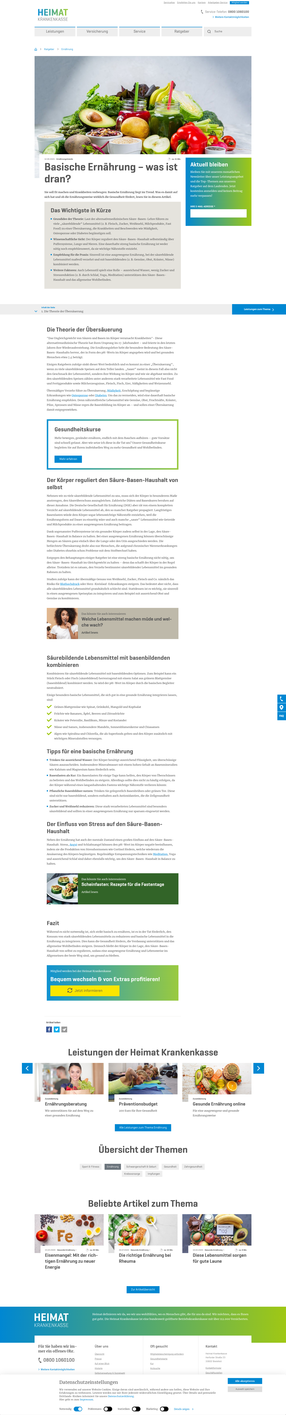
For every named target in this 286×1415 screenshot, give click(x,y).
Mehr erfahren (68, 459)
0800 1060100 (238, 12)
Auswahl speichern (245, 1389)
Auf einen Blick (102, 1364)
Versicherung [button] (97, 32)
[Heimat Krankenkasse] (51, 14)
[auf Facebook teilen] (49, 1029)
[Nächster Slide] (258, 1068)
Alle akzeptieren (245, 1381)
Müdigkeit (114, 390)
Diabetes (101, 395)
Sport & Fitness (90, 1166)
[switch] (108, 1409)
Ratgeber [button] (181, 32)
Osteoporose (80, 395)
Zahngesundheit (193, 1166)
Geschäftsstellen (214, 1373)
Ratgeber (49, 49)
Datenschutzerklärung (121, 1396)
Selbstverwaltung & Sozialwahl (110, 1373)
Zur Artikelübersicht (143, 1289)
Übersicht (99, 1354)
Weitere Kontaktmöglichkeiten (232, 17)
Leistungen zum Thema (257, 309)
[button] (227, 31)
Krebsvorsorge (132, 1174)
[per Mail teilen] (64, 1029)
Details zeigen (181, 1409)
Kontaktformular (213, 1368)
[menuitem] (55, 31)
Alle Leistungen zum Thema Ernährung (143, 1127)
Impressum (86, 1399)
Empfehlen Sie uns (186, 2)
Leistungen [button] (55, 32)
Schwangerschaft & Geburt (141, 1166)
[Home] (36, 49)
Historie (98, 1368)
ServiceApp (169, 2)
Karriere (202, 2)
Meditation (160, 854)
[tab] (281, 699)
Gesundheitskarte (158, 1359)
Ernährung (67, 49)
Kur (152, 1364)
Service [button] (140, 32)
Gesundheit (170, 1166)
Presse (98, 1359)
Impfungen (154, 1174)
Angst (73, 844)
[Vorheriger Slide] (27, 1068)
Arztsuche (155, 1368)
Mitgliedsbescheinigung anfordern (167, 1354)
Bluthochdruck (70, 584)
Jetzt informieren (88, 991)
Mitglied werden (239, 2)
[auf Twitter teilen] (57, 1029)
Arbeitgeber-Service (217, 2)
